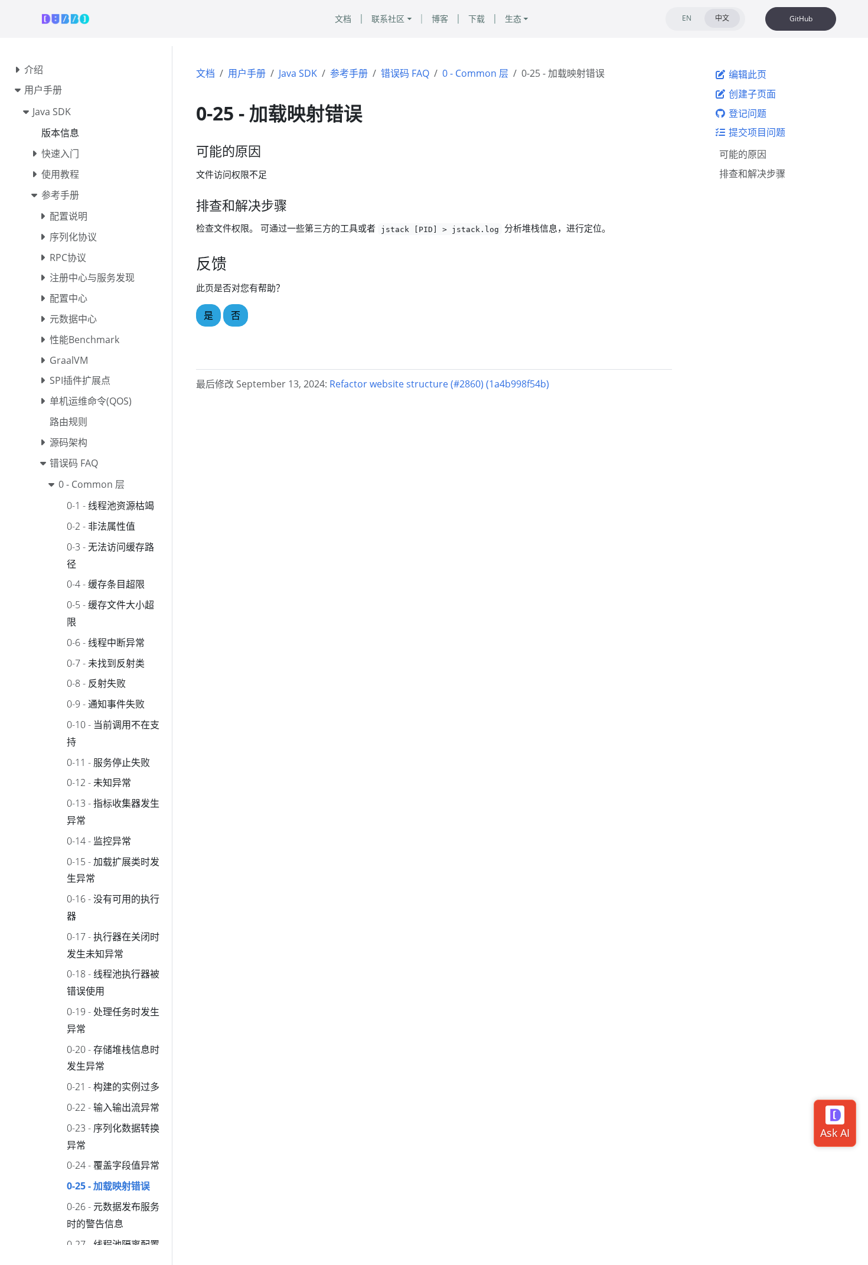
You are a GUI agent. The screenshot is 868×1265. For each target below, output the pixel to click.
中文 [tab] (722, 18)
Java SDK (298, 73)
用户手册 (247, 73)
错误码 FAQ (405, 73)
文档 (205, 73)
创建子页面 (751, 93)
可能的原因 (742, 154)
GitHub (800, 19)
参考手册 (349, 73)
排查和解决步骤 (752, 173)
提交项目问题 (755, 132)
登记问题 (746, 113)
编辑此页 (746, 74)
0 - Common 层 (475, 73)
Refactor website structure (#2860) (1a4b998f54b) (439, 383)
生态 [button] (513, 18)
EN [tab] (686, 18)
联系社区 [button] (387, 18)
